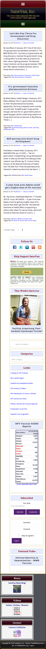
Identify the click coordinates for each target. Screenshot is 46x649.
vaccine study (32, 220)
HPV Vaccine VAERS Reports (26, 425)
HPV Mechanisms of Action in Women (23, 393)
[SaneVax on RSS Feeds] (38, 248)
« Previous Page (8, 230)
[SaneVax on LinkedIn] (26, 248)
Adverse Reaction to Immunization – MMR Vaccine (26, 560)
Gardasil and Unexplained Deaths (21, 383)
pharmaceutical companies (23, 77)
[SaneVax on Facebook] (14, 248)
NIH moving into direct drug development (23, 140)
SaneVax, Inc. (23, 11)
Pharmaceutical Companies (22, 75)
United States (35, 75)
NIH (12, 75)
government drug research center (22, 127)
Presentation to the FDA (18, 409)
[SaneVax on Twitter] (19, 248)
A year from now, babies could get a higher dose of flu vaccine (23, 186)
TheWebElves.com (37, 643)
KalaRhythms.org (22, 645)
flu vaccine (21, 220)
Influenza (14, 219)
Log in (32, 645)
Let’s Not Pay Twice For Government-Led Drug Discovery (23, 36)
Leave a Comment (28, 43)
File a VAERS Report (17, 378)
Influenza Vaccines (23, 219)
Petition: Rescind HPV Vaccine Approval (23, 404)
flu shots (14, 220)
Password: (26, 529)
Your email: (26, 503)
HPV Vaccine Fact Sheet (18, 399)
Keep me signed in (28, 536)
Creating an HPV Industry (19, 373)
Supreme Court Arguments (19, 414)
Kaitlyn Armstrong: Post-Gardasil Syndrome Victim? (27, 329)
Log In (16, 541)
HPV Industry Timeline (18, 388)
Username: (26, 522)
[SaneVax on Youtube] (32, 248)
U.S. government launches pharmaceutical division (23, 88)
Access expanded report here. (27, 484)
